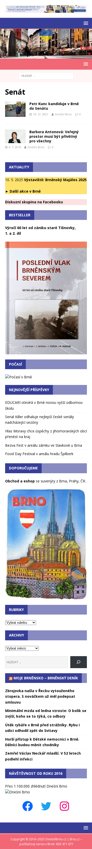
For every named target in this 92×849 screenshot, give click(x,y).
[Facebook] (27, 806)
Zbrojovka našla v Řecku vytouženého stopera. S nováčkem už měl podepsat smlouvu (40, 696)
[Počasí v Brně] (18, 376)
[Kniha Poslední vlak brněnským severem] (46, 351)
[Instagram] (64, 806)
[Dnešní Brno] (46, 55)
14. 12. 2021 (40, 114)
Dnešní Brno (63, 114)
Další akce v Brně (25, 191)
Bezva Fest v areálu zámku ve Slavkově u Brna (43, 445)
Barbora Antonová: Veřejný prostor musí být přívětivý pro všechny (54, 136)
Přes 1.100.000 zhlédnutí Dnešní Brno (36, 786)
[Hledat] (78, 662)
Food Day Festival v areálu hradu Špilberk (39, 453)
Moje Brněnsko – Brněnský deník (46, 678)
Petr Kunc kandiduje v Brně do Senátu (54, 106)
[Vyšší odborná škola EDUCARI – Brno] (46, 9)
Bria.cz (74, 839)
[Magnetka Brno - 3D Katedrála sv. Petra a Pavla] (46, 596)
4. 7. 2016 (15, 147)
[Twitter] (46, 806)
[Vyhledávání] (46, 75)
